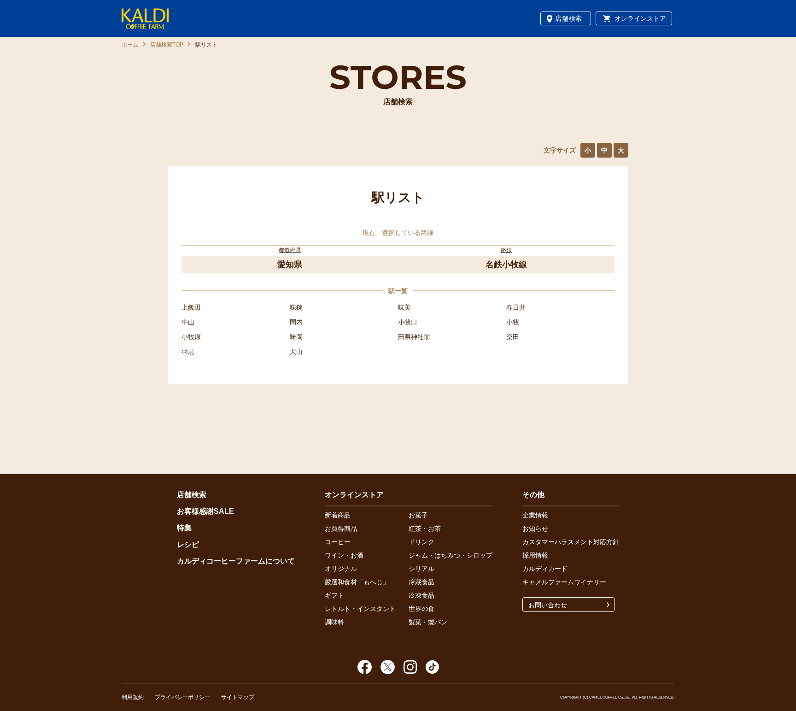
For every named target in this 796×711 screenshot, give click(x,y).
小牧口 (407, 322)
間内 (296, 322)
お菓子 (418, 515)
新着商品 (338, 515)
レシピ (188, 544)
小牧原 (191, 337)
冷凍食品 (421, 595)
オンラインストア (640, 18)
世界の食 (421, 608)
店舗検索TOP (166, 44)
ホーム (130, 44)
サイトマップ (237, 697)
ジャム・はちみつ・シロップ (450, 555)
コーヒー (338, 542)
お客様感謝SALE (205, 511)
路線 (506, 250)
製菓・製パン (428, 622)
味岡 (296, 337)
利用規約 (133, 697)
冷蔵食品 (421, 582)
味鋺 (296, 307)
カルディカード (545, 568)
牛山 (187, 322)
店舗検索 (568, 18)
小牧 (512, 322)
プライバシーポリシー (182, 697)
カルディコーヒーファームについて (236, 561)
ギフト (334, 595)
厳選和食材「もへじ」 (357, 582)
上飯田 (191, 307)
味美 (404, 307)
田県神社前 (414, 337)
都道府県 (290, 250)
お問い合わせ (547, 605)
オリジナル (341, 568)
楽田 (512, 337)
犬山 (296, 351)
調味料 (334, 622)
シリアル (421, 568)
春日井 (516, 307)
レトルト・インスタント (360, 608)
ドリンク (421, 542)
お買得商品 (341, 528)
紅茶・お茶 (425, 528)
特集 (184, 528)
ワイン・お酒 (344, 555)
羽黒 (187, 351)
